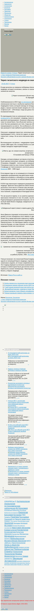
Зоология (16, 298)
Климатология (10, 530)
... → (13, 380)
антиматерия (13, 563)
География (7, 9)
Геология (8, 519)
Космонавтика (10, 532)
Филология (18, 556)
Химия (6, 26)
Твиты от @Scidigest (11, 492)
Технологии (8, 22)
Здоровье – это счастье (10, 521)
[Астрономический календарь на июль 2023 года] (19, 358)
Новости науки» (6, 73)
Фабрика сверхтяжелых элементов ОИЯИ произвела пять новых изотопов (17, 449)
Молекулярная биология (15, 541)
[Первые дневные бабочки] (17, 370)
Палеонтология (9, 17)
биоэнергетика (21, 563)
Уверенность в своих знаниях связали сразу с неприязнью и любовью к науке (18, 468)
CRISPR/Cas (9, 501)
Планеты (8, 551)
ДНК (13, 519)
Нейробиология (11, 547)
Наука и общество (12, 545)
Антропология (8, 2)
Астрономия (8, 6)
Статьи (6, 20)
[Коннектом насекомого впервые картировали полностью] (19, 388)
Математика (24, 534)
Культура (20, 532)
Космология (22, 530)
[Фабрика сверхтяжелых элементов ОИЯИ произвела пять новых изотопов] (19, 455)
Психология (8, 18)
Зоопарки (17, 523)
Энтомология (10, 561)
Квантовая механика (21, 528)
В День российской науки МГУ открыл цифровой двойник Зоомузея (18, 426)
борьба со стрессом (23, 564)
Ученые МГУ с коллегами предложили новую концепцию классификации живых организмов (18, 403)
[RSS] (9, 35)
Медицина (7, 13)
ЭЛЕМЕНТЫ (8, 558)
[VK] (5, 35)
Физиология (9, 556)
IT (16, 501)
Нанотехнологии (18, 543)
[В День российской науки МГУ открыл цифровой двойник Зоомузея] (19, 433)
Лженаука (7, 11)
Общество (7, 15)
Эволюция (17, 558)
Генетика (15, 517)
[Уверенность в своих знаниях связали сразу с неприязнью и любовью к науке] (19, 474)
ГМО (23, 515)
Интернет (24, 523)
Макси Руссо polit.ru (15, 275)
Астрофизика (8, 510)
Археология (8, 4)
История (8, 525)
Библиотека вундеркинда (11, 512)
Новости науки (8, 29)
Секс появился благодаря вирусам (13, 75)
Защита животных (22, 519)
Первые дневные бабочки (17, 369)
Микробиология (17, 538)
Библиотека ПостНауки (19, 510)
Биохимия (8, 515)
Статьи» (15, 73)
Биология (7, 8)
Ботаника (17, 515)
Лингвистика (15, 534)
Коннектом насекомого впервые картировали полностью (19, 384)
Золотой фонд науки (23, 521)
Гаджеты (7, 517)
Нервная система (24, 547)
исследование (26, 102)
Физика (6, 24)
